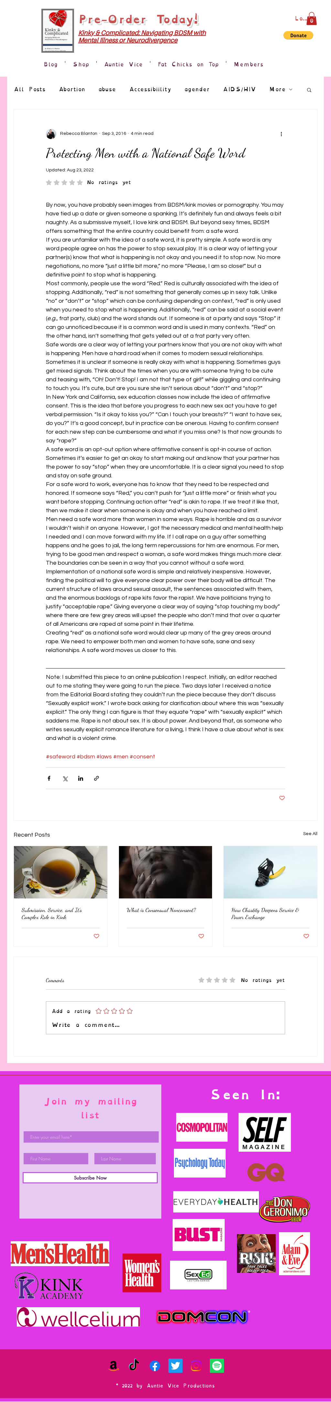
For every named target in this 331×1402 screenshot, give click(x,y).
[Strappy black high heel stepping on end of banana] (270, 872)
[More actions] (281, 134)
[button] (311, 18)
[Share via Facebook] (49, 778)
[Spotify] (217, 1366)
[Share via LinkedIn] (81, 778)
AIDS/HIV (239, 89)
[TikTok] (134, 1366)
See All (310, 833)
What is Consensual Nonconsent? (161, 909)
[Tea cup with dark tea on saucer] (60, 872)
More (277, 89)
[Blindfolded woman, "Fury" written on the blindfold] (165, 872)
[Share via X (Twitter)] (65, 778)
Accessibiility (150, 89)
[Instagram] (196, 1366)
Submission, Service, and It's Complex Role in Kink (52, 913)
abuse (107, 89)
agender (197, 89)
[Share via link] (96, 778)
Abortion (72, 89)
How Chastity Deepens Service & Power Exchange (265, 913)
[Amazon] (113, 1366)
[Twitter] (175, 1366)
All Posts (30, 89)
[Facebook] (155, 1366)
